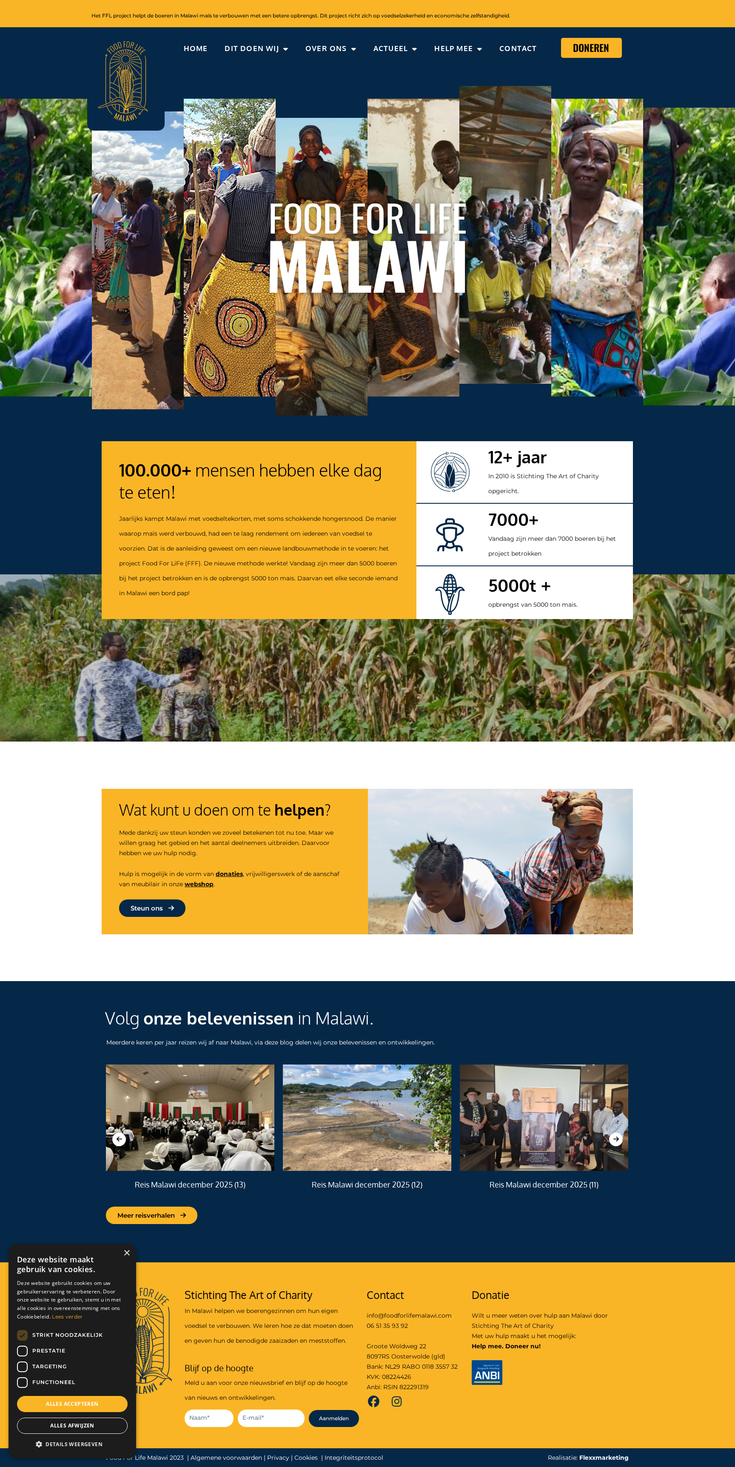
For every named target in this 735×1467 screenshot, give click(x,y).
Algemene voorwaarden (226, 1457)
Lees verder (67, 1316)
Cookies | (308, 1457)
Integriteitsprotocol (354, 1457)
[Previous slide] (119, 1139)
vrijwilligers (263, 874)
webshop (199, 884)
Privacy (278, 1457)
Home (196, 48)
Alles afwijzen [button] (72, 1425)
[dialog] (72, 1351)
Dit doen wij (252, 48)
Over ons (326, 48)
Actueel (390, 48)
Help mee (453, 48)
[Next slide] (616, 1139)
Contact (518, 48)
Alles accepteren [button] (72, 1403)
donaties (229, 874)
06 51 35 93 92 (387, 1326)
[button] (72, 1444)
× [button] (126, 1253)
